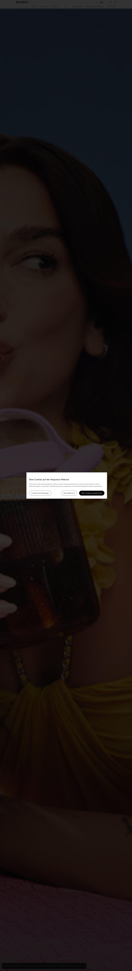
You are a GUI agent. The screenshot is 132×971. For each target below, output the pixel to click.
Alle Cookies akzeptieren (91, 493)
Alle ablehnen (69, 493)
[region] (66, 485)
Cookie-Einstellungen (40, 493)
